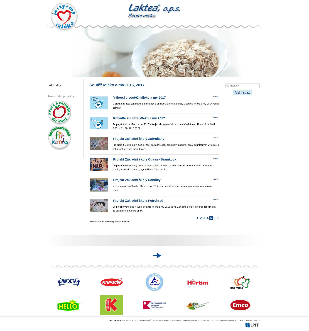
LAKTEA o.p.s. (115, 320)
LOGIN (240, 320)
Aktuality (55, 85)
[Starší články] (155, 255)
